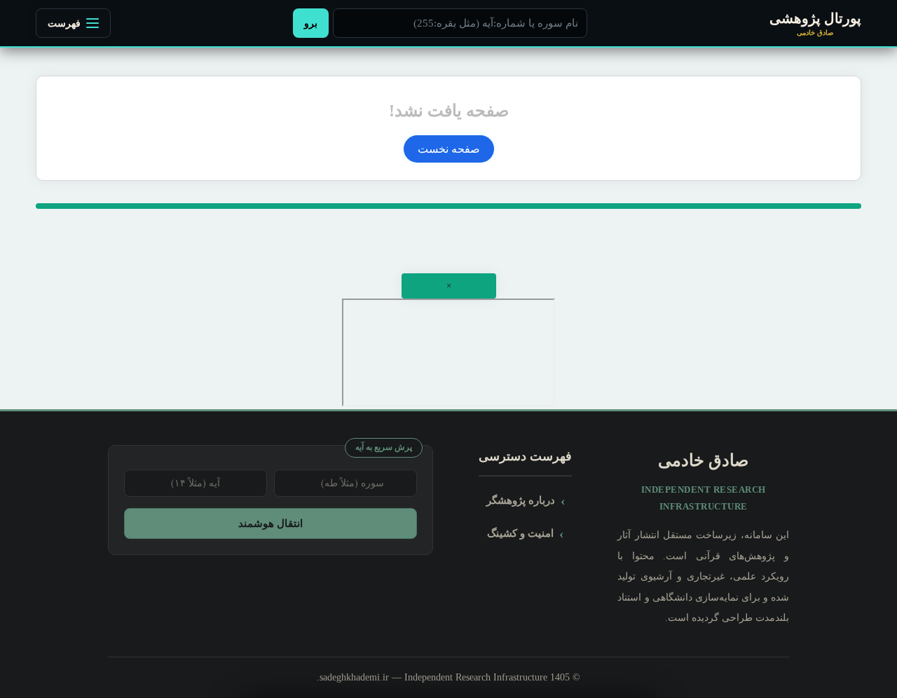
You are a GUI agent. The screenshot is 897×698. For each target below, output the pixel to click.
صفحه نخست (449, 149)
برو (310, 23)
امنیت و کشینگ (520, 533)
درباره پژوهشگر (520, 500)
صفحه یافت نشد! (449, 111)
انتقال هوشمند (270, 523)
